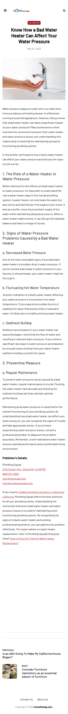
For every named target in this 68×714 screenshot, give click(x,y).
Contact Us (26, 699)
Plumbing (34, 23)
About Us (42, 699)
